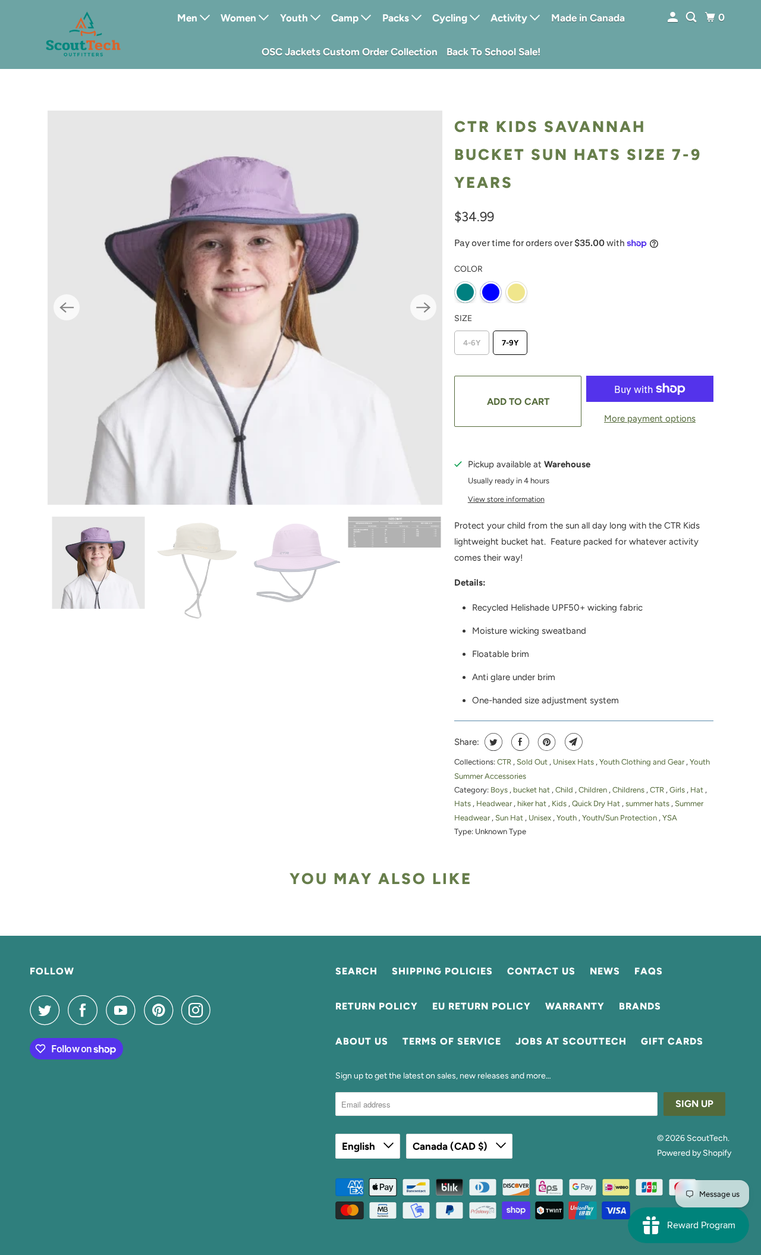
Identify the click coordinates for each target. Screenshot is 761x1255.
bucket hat (532, 789)
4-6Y (471, 342)
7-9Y (510, 342)
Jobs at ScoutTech (571, 1041)
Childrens (629, 789)
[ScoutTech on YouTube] (123, 1010)
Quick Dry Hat (597, 803)
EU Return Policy (481, 1006)
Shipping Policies (442, 971)
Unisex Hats (574, 761)
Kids (560, 803)
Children (593, 789)
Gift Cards (672, 1041)
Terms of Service (451, 1041)
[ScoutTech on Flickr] (222, 1010)
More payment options (650, 418)
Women (240, 18)
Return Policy (376, 1006)
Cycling (451, 18)
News (605, 971)
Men (188, 18)
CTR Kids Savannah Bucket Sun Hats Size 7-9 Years (578, 154)
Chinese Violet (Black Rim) (491, 292)
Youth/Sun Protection (620, 817)
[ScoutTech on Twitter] (47, 1010)
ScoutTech (707, 1138)
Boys (500, 789)
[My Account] (673, 17)
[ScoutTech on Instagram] (199, 1010)
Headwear (495, 803)
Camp (346, 18)
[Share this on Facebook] (518, 742)
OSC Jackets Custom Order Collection (350, 52)
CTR (505, 761)
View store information (506, 499)
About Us (361, 1041)
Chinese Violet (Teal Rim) (465, 292)
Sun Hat (510, 817)
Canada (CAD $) (451, 1146)
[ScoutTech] (83, 34)
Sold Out (533, 761)
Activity (510, 18)
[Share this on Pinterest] (545, 742)
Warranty (575, 1006)
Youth (295, 18)
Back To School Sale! (493, 52)
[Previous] (67, 307)
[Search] (692, 17)
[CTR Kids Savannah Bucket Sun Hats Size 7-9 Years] (245, 308)
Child (565, 789)
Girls (678, 789)
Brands (640, 1006)
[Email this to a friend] (572, 742)
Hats (463, 803)
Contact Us (541, 971)
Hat (697, 789)
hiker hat (532, 803)
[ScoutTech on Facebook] (85, 1010)
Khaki (516, 292)
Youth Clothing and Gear (642, 761)
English (360, 1146)
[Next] (423, 307)
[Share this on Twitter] (492, 742)
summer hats (648, 803)
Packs (396, 18)
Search (356, 971)
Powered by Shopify (694, 1153)
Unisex (541, 817)
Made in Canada (588, 18)
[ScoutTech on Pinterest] (161, 1010)
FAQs (648, 971)
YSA (669, 817)
